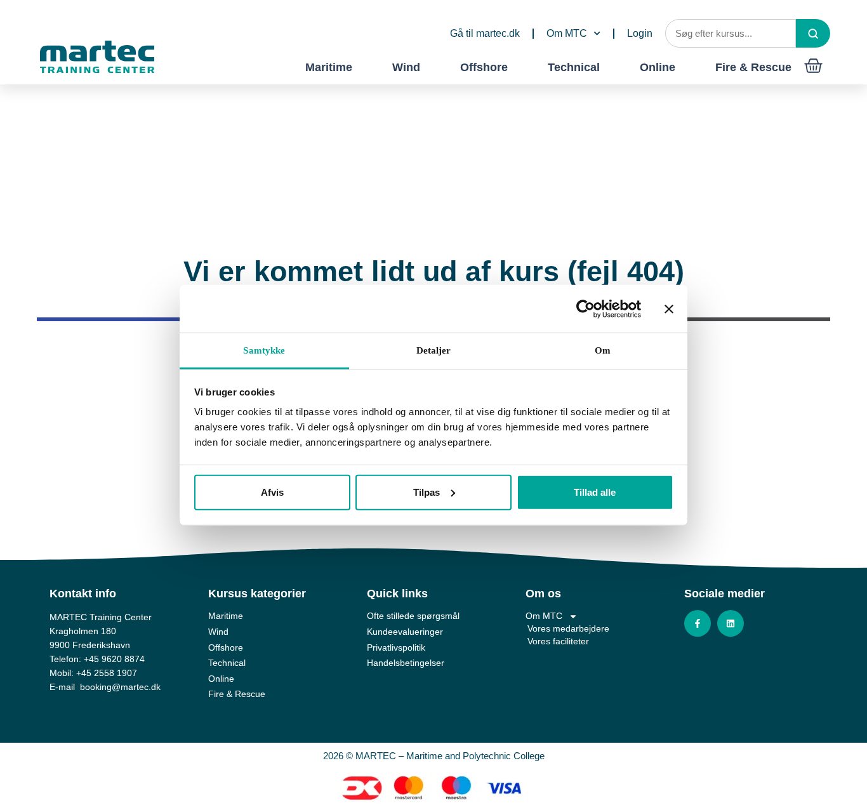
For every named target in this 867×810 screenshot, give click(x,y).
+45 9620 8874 (114, 659)
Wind (406, 67)
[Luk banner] (669, 308)
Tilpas (426, 491)
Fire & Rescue (753, 67)
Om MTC (566, 33)
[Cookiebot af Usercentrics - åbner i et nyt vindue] (585, 308)
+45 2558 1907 (106, 673)
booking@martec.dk (120, 687)
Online (657, 67)
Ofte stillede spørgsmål (413, 616)
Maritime (328, 67)
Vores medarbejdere (568, 628)
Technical (574, 67)
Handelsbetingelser (405, 663)
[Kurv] (813, 65)
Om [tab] (603, 350)
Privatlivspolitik (396, 647)
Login (639, 33)
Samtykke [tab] (264, 350)
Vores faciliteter (558, 641)
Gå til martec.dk (485, 33)
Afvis (272, 491)
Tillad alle (595, 491)
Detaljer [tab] (433, 350)
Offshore (484, 67)
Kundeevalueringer (405, 632)
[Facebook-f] (697, 623)
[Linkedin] (730, 623)
